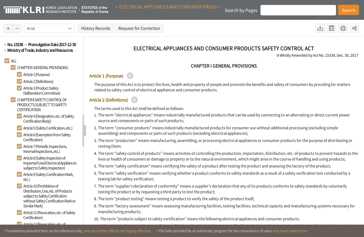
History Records (97, 29)
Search (348, 10)
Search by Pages (241, 10)
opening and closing (84, 130)
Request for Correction (140, 29)
